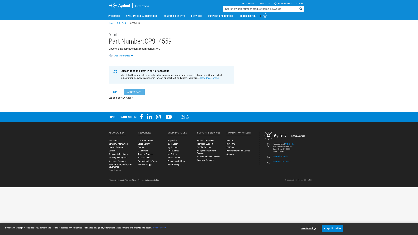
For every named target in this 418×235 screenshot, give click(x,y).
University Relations (117, 161)
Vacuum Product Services (208, 156)
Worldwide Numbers (281, 161)
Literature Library (145, 140)
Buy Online (172, 140)
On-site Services (204, 147)
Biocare (229, 140)
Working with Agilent (118, 157)
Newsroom (113, 140)
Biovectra (230, 144)
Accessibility (153, 180)
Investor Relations (116, 147)
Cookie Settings (308, 228)
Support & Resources (220, 15)
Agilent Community (205, 140)
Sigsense (230, 154)
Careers (112, 150)
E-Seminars (143, 150)
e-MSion (230, 147)
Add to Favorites (122, 55)
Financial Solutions (205, 160)
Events (141, 147)
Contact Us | (143, 180)
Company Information (118, 144)
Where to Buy (174, 157)
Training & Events (174, 15)
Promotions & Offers (176, 161)
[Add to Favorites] (111, 56)
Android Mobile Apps (147, 161)
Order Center (248, 15)
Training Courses (145, 154)
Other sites (290, 143)
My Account (173, 147)
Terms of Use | (131, 180)
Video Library (144, 144)
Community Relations (118, 154)
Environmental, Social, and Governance (120, 165)
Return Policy (173, 164)
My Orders (172, 154)
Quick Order (173, 144)
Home (111, 23)
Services (196, 15)
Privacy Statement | (117, 180)
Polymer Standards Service (238, 150)
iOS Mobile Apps (145, 164)
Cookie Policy (159, 227)
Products (114, 15)
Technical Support (205, 144)
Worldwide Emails (280, 156)
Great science (115, 170)
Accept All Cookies (332, 228)
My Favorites (173, 150)
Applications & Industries (142, 15)
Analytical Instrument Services (206, 151)
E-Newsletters (144, 157)
